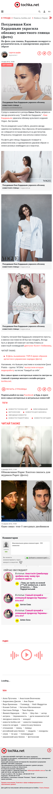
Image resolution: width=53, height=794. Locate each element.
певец (19, 728)
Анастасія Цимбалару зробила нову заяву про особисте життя (31, 576)
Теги (4, 690)
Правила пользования (8, 782)
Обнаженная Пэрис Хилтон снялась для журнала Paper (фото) (25, 473)
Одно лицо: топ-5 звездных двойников (25, 526)
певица (28, 728)
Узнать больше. (44, 788)
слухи (5, 734)
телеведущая (27, 734)
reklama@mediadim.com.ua (36, 770)
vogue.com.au (25, 188)
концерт (27, 719)
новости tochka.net (18, 409)
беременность (20, 716)
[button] (44, 12)
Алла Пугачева (10, 698)
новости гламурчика (19, 418)
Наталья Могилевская (30, 707)
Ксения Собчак (10, 707)
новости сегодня (42, 418)
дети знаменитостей (39, 716)
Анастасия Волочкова (30, 698)
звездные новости (17, 415)
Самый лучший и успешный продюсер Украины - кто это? (31, 598)
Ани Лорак (29, 701)
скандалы (43, 731)
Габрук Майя (14, 53)
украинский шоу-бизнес (14, 737)
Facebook (28, 395)
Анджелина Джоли (12, 701)
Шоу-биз (34, 713)
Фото (24, 713)
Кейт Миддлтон (39, 704)
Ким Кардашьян (40, 409)
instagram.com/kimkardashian (12, 108)
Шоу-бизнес (7, 65)
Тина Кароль (28, 710)
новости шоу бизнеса (31, 725)
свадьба (32, 731)
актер (44, 713)
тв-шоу (14, 734)
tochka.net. (6, 381)
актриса (6, 716)
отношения (8, 728)
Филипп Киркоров (11, 713)
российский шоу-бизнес (14, 731)
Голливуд (24, 704)
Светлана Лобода (11, 710)
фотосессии (14, 412)
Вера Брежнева (10, 704)
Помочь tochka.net (22, 18)
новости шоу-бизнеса (36, 412)
